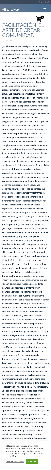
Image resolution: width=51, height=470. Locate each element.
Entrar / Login (44, 2)
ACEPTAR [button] (32, 461)
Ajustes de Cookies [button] (15, 461)
